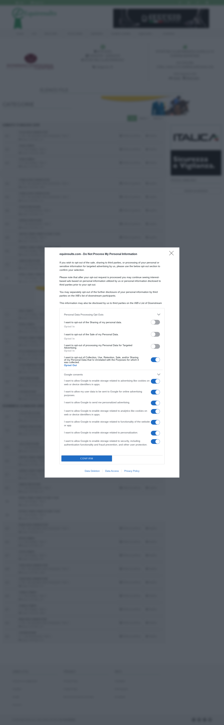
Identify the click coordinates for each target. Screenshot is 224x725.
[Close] (172, 254)
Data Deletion (92, 470)
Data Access (112, 470)
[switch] (155, 322)
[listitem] (112, 314)
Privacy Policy (131, 470)
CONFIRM (86, 458)
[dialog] (112, 362)
